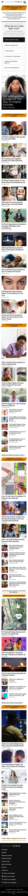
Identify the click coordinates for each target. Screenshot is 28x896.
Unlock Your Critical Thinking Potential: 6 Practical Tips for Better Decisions (17, 583)
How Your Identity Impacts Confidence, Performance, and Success (17, 554)
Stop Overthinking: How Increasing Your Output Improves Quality (16, 547)
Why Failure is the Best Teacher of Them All (16, 410)
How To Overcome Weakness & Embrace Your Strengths (17, 802)
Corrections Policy (11, 892)
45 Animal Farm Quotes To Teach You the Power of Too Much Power (12, 317)
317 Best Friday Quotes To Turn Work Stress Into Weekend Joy (13, 181)
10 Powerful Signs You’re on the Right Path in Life (17, 439)
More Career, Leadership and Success (14, 838)
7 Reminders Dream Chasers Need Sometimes (17, 793)
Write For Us (24, 891)
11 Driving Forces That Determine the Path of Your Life (17, 576)
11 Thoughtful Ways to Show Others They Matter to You (17, 425)
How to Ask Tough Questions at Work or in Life (17, 830)
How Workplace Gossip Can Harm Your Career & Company (13, 765)
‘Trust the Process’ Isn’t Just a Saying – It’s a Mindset (17, 823)
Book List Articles (6, 864)
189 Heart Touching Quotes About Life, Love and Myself (12, 203)
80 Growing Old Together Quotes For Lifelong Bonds (12, 160)
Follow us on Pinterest (9, 879)
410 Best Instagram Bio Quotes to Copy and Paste (13, 138)
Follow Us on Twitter (9, 876)
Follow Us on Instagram (9, 882)
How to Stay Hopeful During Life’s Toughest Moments (12, 384)
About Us (4, 867)
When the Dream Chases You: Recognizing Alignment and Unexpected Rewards (13, 519)
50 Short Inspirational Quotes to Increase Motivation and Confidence (14, 226)
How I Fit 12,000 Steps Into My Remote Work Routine (13, 540)
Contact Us (5, 870)
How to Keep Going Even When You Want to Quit (16, 560)
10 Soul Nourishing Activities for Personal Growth (14, 674)
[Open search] (24, 1)
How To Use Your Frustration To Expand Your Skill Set (14, 497)
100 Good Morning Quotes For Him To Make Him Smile (13, 271)
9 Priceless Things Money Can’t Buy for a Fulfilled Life (14, 633)
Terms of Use (3, 892)
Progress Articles (6, 858)
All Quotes (4, 849)
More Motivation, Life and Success (13, 455)
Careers (18, 891)
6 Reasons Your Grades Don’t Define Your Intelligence (17, 687)
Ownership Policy (20, 892)
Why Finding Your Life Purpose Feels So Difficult (14, 405)
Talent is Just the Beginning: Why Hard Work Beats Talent (13, 745)
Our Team (8, 891)
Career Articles (6, 861)
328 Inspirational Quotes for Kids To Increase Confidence (13, 249)
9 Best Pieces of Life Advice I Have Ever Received (17, 447)
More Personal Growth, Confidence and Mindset (14, 591)
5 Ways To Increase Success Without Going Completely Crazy (12, 787)
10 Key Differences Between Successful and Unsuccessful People (17, 418)
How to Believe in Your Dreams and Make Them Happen (16, 816)
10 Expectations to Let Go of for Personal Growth (17, 432)
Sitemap (4, 852)
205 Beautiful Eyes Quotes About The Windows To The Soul (12, 293)
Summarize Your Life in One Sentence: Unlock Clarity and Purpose (17, 569)
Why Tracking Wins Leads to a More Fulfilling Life (13, 363)
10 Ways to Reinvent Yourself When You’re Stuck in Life (17, 694)
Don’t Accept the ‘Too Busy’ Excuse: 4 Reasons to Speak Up (14, 653)
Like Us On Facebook (9, 873)
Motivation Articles (7, 855)
